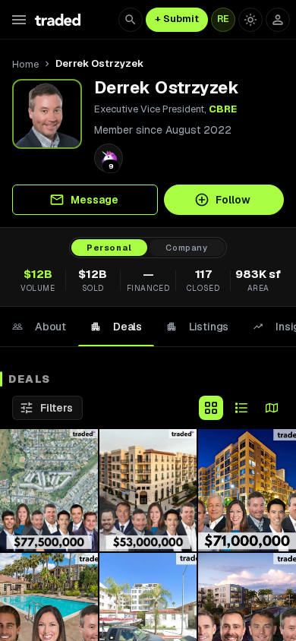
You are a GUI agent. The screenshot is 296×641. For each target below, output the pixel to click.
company (186, 247)
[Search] (130, 20)
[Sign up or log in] (278, 20)
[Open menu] (19, 20)
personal (109, 247)
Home (25, 64)
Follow (233, 200)
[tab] (39, 326)
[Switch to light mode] (250, 20)
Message (94, 200)
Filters (56, 408)
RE (223, 19)
